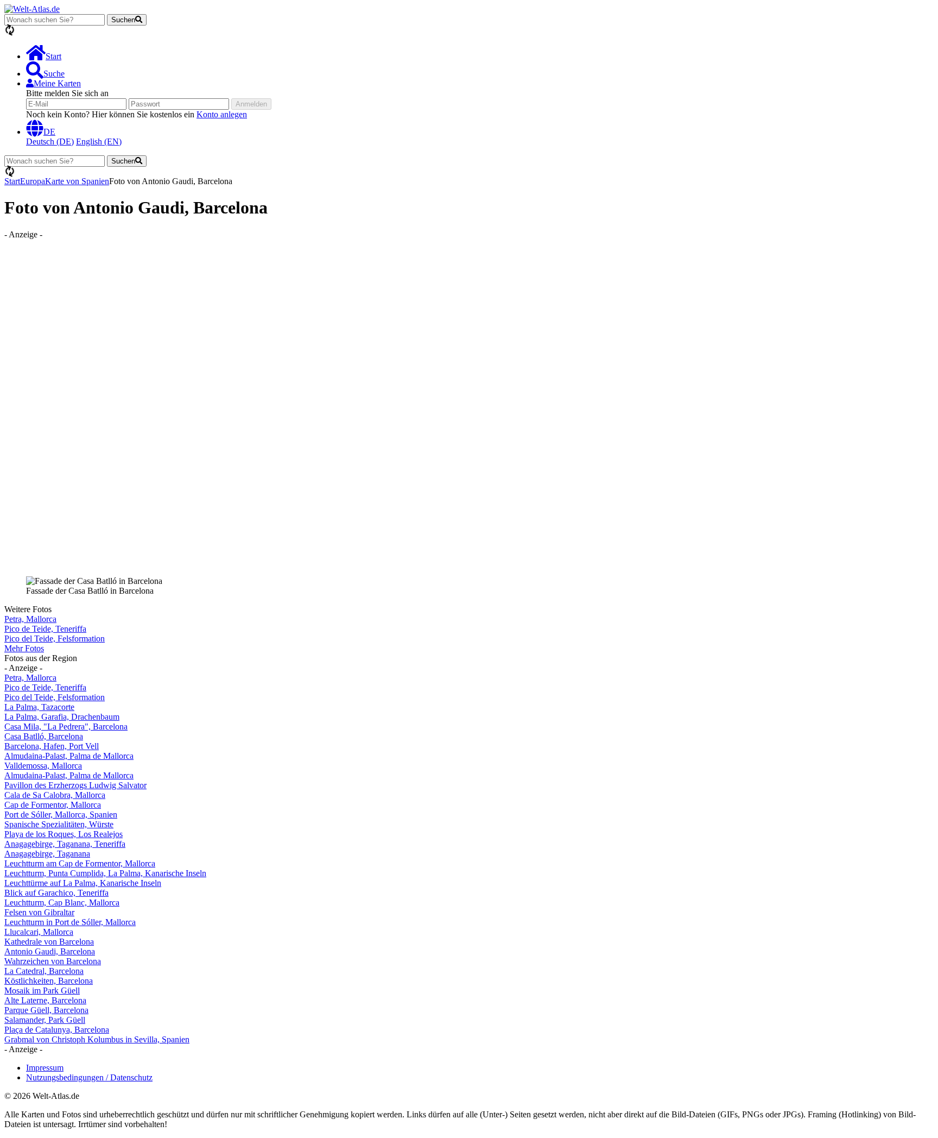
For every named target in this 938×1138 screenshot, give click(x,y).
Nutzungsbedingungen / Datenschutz (89, 1077)
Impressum (45, 1067)
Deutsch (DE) (50, 141)
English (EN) (99, 141)
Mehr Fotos (24, 648)
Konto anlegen (222, 114)
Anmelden (251, 104)
